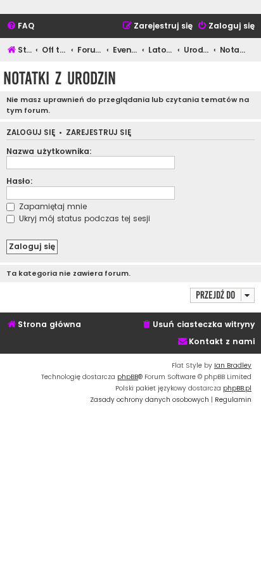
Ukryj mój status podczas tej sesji (83, 218)
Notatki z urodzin (59, 78)
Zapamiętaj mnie (51, 206)
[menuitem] (20, 26)
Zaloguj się (30, 133)
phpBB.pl (237, 388)
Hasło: (19, 181)
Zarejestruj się (98, 133)
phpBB (127, 377)
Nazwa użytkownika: (49, 151)
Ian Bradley (232, 365)
